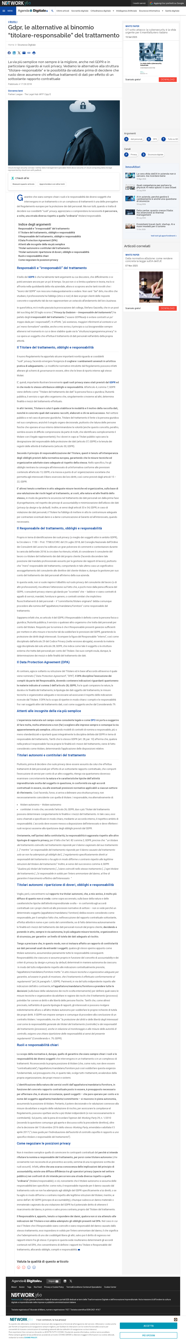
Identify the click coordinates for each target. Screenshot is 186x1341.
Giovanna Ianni (15, 90)
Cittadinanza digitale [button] (101, 11)
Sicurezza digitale (27, 45)
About (14, 1287)
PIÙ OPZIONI (148, 1335)
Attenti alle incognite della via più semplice (41, 244)
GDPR (112, 382)
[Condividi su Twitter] (19, 53)
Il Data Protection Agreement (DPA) (37, 240)
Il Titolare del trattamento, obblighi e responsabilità (46, 232)
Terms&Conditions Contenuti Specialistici (84, 1287)
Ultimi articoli (62, 11)
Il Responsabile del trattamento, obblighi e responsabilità (49, 236)
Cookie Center (110, 1287)
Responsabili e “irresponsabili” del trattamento (44, 228)
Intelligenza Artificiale (126, 11)
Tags (29, 1287)
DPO (93, 720)
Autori (22, 1287)
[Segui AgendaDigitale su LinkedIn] (65, 1281)
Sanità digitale (172, 11)
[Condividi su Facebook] (9, 53)
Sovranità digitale (79, 11)
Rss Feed (38, 1287)
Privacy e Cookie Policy (54, 1287)
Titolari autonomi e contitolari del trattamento (44, 248)
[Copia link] (29, 53)
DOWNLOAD (168, 79)
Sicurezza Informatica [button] (149, 11)
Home (11, 45)
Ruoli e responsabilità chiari (33, 256)
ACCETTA (149, 1326)
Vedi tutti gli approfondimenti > (164, 236)
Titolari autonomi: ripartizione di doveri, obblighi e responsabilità (53, 252)
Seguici (52, 1281)
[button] (8, 11)
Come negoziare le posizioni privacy (38, 259)
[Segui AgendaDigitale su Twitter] (70, 1281)
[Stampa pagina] (34, 53)
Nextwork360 (17, 1299)
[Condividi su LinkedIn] (14, 53)
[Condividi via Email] (24, 53)
